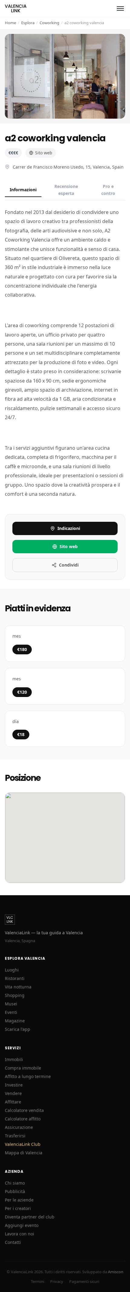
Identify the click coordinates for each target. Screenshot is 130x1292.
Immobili (14, 1059)
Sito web (43, 153)
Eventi (11, 1012)
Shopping (14, 995)
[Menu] (120, 8)
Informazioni (23, 189)
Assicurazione (19, 1127)
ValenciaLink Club (23, 1144)
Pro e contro (108, 189)
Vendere (13, 1093)
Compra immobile (23, 1068)
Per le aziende (19, 1200)
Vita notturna (18, 987)
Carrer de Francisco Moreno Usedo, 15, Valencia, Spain (68, 167)
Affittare (13, 1102)
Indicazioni (68, 528)
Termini (37, 1281)
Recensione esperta (66, 189)
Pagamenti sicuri (84, 1281)
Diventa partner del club (29, 1217)
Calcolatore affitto (23, 1119)
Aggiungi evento (21, 1225)
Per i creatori (18, 1208)
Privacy (56, 1281)
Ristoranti (14, 978)
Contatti (13, 1242)
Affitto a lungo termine (28, 1076)
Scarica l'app (17, 1029)
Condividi (69, 565)
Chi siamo (15, 1183)
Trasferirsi (15, 1136)
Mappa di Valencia (23, 1153)
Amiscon (115, 1271)
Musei (11, 1004)
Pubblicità (15, 1191)
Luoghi (12, 970)
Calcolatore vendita (24, 1110)
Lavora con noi (19, 1234)
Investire (14, 1085)
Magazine (15, 1021)
